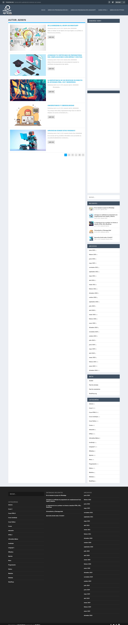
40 (79, 155)
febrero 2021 (92, 289)
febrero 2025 (92, 254)
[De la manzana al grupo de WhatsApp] (28, 38)
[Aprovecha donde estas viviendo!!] (28, 140)
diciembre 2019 (93, 327)
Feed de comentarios (94, 389)
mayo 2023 (92, 263)
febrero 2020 (92, 319)
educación (66, 85)
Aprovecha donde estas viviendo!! (61, 131)
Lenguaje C (92, 446)
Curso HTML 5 (102, 10)
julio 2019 (92, 340)
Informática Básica (94, 438)
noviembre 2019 (93, 332)
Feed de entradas (93, 385)
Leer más (51, 37)
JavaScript (91, 442)
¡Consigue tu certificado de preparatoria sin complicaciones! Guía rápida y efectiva (65, 56)
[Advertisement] (103, 40)
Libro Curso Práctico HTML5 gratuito (24, 2)
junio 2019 (92, 344)
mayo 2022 (92, 276)
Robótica (91, 472)
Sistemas (91, 476)
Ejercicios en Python (117, 10)
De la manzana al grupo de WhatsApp (63, 26)
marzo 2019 (92, 357)
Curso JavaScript (93, 416)
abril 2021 (92, 280)
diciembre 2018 (93, 370)
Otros (69, 28)
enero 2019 (92, 366)
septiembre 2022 (93, 271)
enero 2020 (92, 323)
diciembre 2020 (93, 293)
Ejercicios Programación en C (58, 10)
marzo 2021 (92, 284)
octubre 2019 (92, 336)
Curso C (91, 408)
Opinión (65, 28)
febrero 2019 (92, 361)
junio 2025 (92, 250)
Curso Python (92, 421)
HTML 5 (91, 434)
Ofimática (91, 451)
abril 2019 (92, 353)
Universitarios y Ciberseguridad (61, 105)
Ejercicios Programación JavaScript (83, 10)
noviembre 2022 (93, 267)
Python (91, 468)
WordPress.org (93, 393)
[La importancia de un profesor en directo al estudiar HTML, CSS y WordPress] (28, 90)
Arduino (91, 404)
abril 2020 (92, 310)
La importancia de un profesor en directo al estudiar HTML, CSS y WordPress (65, 81)
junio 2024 (92, 259)
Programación (92, 464)
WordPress (92, 481)
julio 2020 (92, 306)
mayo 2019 (92, 349)
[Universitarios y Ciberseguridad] (28, 115)
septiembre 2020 (93, 302)
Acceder (91, 380)
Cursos (91, 425)
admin (55, 28)
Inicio (43, 10)
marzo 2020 (92, 314)
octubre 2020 (92, 297)
